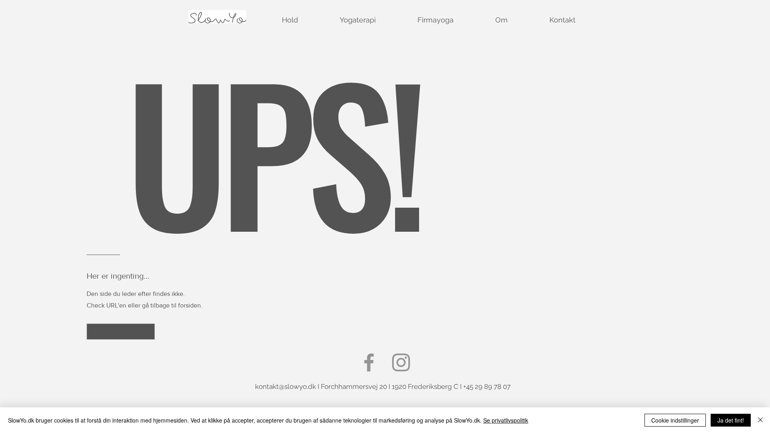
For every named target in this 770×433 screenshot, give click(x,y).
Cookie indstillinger (675, 420)
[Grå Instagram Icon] (401, 362)
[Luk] (760, 420)
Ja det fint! (730, 420)
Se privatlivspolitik (505, 420)
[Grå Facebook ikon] (369, 362)
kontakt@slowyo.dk (285, 386)
